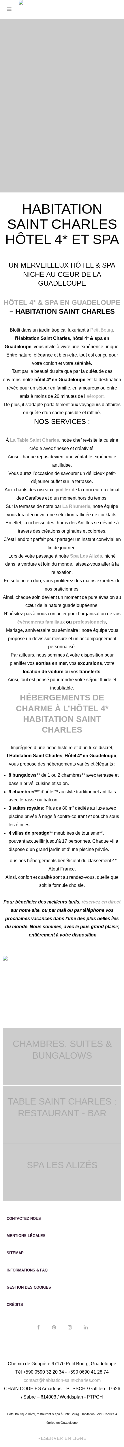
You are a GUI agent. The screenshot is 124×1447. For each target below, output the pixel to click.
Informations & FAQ (27, 1270)
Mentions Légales (26, 1236)
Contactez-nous (24, 1218)
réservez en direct (101, 901)
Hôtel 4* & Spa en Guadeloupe (62, 302)
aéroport (95, 396)
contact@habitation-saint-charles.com (62, 1380)
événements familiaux (41, 622)
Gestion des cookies (29, 1287)
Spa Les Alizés (62, 1165)
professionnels (89, 622)
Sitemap (15, 1253)
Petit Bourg (101, 330)
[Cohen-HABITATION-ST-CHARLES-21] (5, 959)
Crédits (15, 1304)
